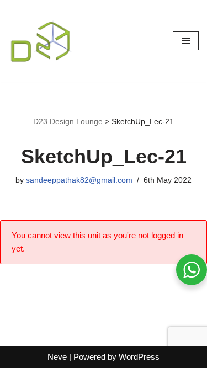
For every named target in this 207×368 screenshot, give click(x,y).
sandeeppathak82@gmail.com (79, 180)
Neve (57, 356)
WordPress (139, 356)
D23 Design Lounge (68, 121)
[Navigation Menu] (186, 40)
